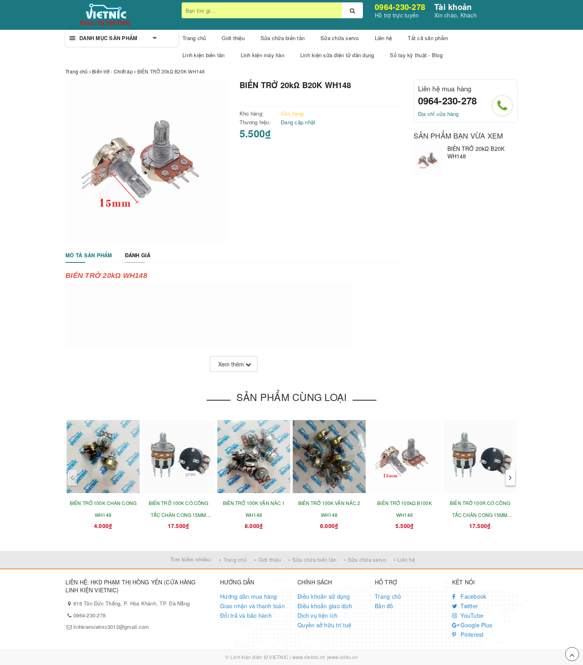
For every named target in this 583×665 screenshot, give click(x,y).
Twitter (468, 606)
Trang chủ (194, 38)
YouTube (471, 615)
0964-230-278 (400, 6)
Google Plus (475, 625)
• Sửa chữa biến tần (312, 559)
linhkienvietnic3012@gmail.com (111, 626)
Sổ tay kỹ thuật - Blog (416, 55)
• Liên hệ (404, 559)
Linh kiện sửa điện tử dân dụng (337, 55)
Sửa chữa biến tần (283, 38)
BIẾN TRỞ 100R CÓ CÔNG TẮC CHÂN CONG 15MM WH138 (480, 514)
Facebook (472, 596)
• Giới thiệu (267, 559)
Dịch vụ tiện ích (317, 615)
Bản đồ (384, 606)
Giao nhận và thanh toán (252, 606)
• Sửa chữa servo (365, 559)
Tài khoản (453, 6)
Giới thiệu (233, 38)
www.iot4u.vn (343, 656)
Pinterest (471, 634)
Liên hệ (383, 38)
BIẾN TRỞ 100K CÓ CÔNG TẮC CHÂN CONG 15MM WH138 (179, 514)
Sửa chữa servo (339, 38)
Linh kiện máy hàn (262, 55)
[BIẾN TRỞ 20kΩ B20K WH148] (428, 160)
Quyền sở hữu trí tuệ (324, 625)
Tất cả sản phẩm (428, 38)
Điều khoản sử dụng (323, 596)
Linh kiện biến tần (203, 55)
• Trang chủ (233, 559)
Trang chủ (388, 596)
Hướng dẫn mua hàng (248, 596)
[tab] (88, 255)
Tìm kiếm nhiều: (191, 559)
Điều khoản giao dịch (324, 606)
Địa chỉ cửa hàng (438, 114)
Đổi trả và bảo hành (246, 615)
